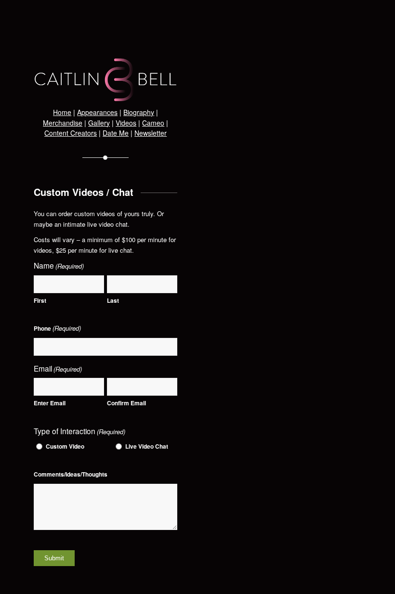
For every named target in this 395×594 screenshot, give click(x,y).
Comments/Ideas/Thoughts (70, 474)
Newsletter (150, 133)
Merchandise (62, 123)
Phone (57, 328)
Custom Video (65, 446)
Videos (126, 123)
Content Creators (70, 133)
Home (62, 112)
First (40, 301)
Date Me (116, 133)
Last (113, 301)
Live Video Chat (146, 446)
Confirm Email (126, 403)
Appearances (97, 112)
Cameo (153, 123)
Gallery (99, 123)
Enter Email (50, 403)
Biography (138, 112)
